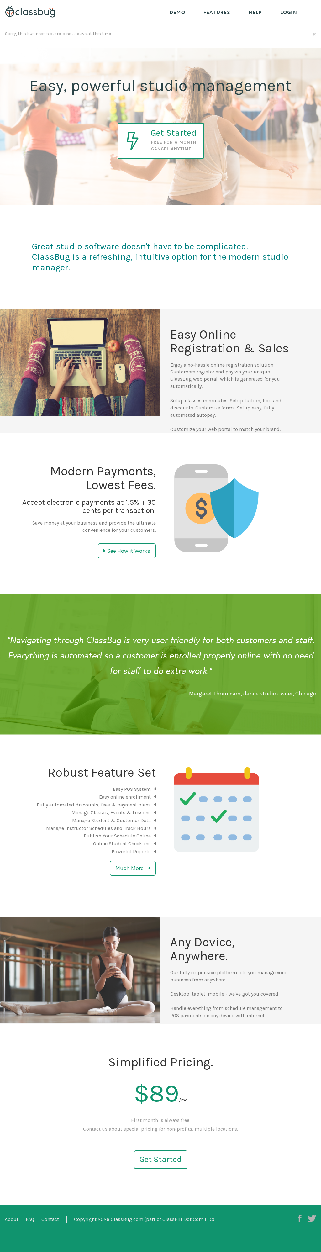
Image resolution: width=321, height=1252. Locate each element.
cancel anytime (171, 149)
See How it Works (128, 550)
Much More (130, 868)
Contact (50, 1219)
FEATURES (216, 12)
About (11, 1219)
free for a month (173, 142)
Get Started (160, 1159)
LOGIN (288, 12)
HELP (255, 12)
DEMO (177, 12)
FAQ (30, 1219)
